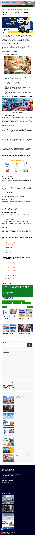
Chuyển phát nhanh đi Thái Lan (10, 278)
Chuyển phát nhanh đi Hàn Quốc (10, 267)
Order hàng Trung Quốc (9, 244)
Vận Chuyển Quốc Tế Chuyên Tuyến (9, 387)
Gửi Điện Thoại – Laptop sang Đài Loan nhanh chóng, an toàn (9, 319)
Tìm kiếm (29, 345)
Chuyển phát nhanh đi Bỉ (9, 276)
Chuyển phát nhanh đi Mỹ (9, 268)
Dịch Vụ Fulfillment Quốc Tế (7, 384)
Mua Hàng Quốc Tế (6, 386)
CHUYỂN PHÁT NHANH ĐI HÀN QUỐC (22, 413)
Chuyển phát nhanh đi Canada (10, 262)
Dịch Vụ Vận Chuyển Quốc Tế (8, 385)
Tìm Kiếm (4, 342)
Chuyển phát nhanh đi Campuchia (10, 273)
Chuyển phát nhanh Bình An (8, 301)
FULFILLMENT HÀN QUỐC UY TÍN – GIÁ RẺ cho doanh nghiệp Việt (25, 334)
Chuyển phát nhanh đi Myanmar (10, 264)
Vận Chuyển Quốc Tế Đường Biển (9, 388)
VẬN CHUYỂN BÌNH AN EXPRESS (12, 295)
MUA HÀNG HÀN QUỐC (20, 505)
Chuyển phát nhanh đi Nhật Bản (10, 270)
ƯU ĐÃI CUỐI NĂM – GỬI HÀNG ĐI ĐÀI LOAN (23, 447)
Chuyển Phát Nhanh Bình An (10, 2)
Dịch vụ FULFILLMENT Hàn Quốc (19, 301)
